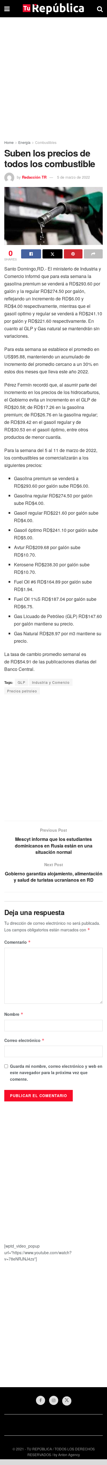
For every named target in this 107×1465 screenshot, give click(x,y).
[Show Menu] (7, 8)
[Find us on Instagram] (53, 1400)
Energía (24, 142)
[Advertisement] (53, 77)
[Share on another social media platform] (93, 253)
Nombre (13, 1014)
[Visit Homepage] (53, 8)
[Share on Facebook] (31, 253)
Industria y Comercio (51, 682)
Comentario (17, 942)
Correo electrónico (24, 1040)
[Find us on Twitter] (66, 1401)
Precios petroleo (22, 690)
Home (9, 142)
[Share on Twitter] (52, 253)
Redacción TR (34, 177)
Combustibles (45, 142)
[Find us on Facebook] (40, 1400)
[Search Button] (100, 8)
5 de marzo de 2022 (73, 177)
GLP (21, 682)
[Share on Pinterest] (73, 253)
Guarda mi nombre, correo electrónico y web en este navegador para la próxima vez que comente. (56, 1072)
